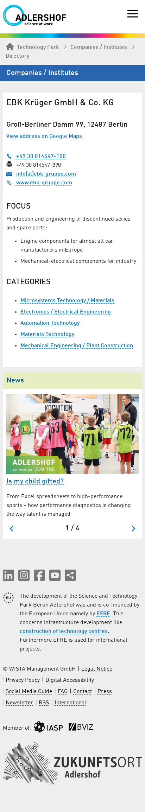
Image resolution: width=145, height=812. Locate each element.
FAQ (63, 691)
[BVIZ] (80, 728)
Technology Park (38, 47)
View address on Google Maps (44, 136)
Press (104, 691)
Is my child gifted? (35, 481)
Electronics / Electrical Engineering (65, 312)
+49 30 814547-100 (40, 156)
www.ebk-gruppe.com (43, 183)
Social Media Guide (29, 691)
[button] (8, 575)
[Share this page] (70, 575)
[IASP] (48, 728)
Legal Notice (96, 669)
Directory (17, 56)
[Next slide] (133, 528)
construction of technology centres (64, 631)
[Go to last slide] (11, 528)
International (70, 703)
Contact (82, 691)
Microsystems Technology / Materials (67, 301)
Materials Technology (47, 334)
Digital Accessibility (69, 680)
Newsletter (19, 703)
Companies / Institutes (98, 47)
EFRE (103, 614)
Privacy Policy (23, 680)
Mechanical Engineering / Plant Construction (76, 346)
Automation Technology (50, 323)
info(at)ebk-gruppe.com (46, 174)
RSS (44, 703)
